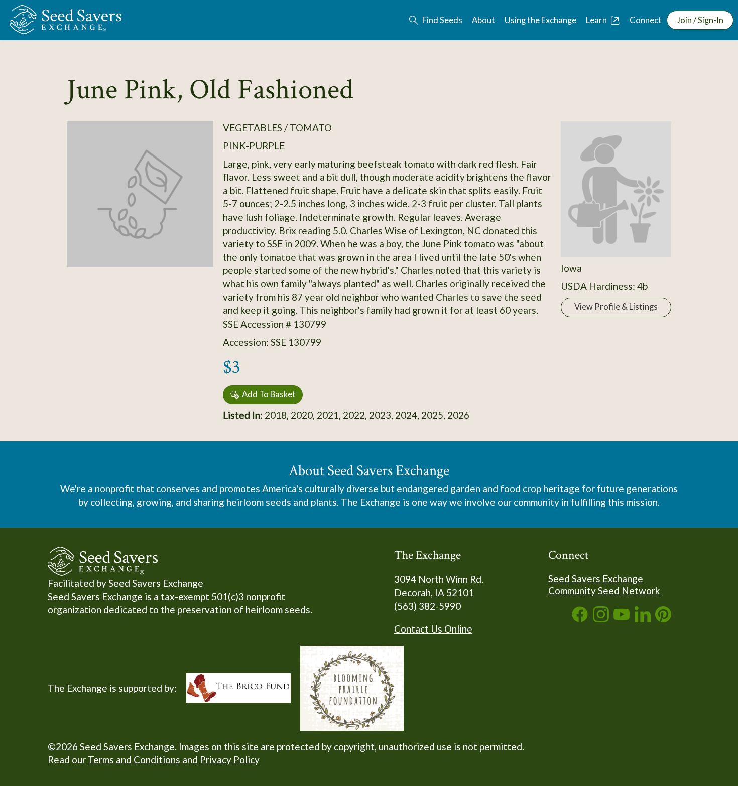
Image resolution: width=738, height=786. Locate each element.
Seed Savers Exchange (595, 578)
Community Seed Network (604, 590)
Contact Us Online (433, 629)
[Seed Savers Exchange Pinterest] (663, 618)
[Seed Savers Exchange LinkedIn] (643, 618)
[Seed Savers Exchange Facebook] (580, 618)
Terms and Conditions (134, 759)
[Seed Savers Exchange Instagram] (601, 618)
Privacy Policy (230, 759)
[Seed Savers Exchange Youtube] (621, 618)
